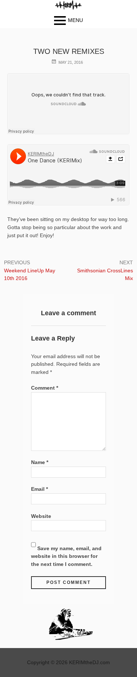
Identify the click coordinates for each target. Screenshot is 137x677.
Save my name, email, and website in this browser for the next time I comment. (66, 556)
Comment (44, 388)
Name (39, 462)
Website (41, 516)
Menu (75, 20)
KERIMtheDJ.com (89, 662)
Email (39, 489)
